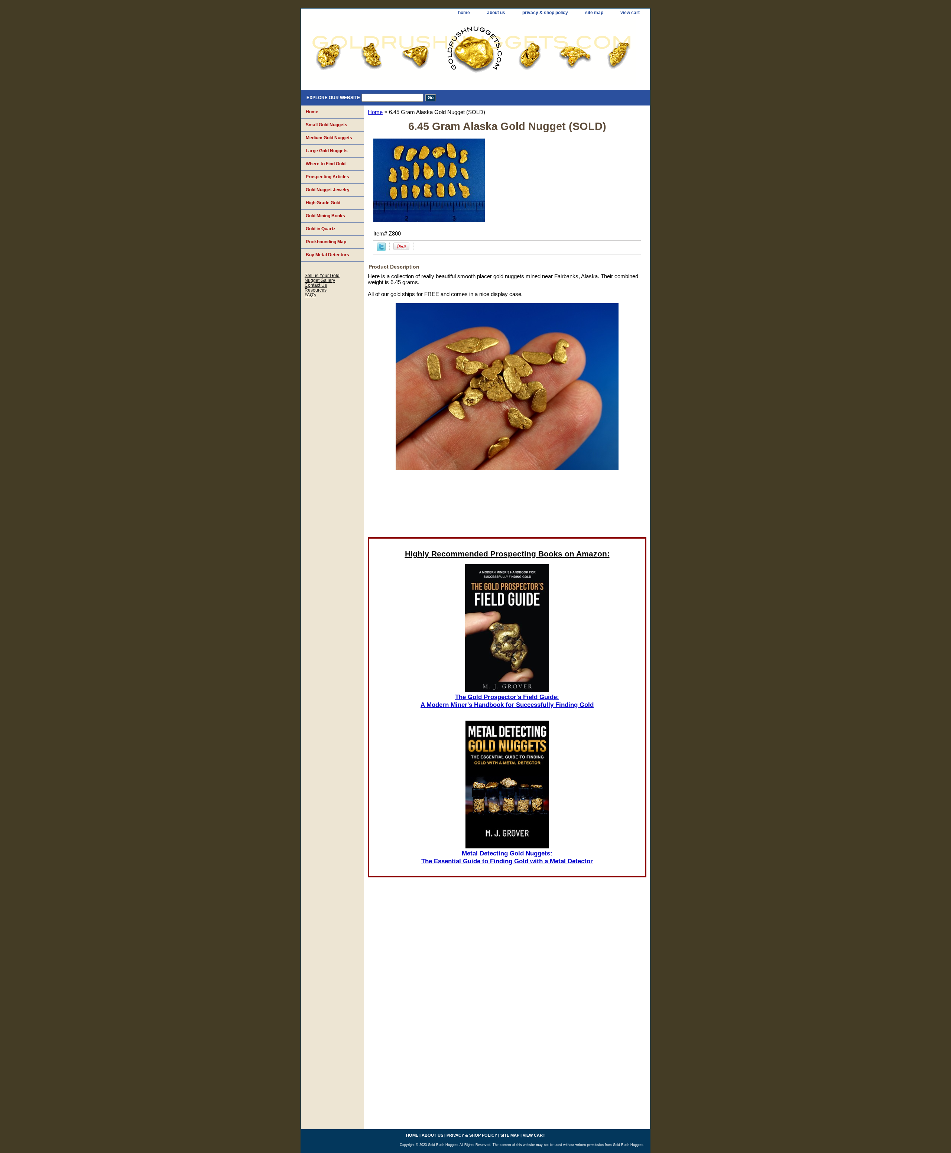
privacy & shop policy (545, 12)
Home (375, 112)
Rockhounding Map (326, 241)
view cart (630, 12)
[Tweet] (381, 249)
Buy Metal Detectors (327, 254)
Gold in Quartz (320, 228)
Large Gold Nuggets (327, 150)
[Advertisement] (507, 506)
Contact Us (316, 285)
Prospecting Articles (327, 176)
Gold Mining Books (325, 215)
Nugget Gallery (320, 280)
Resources (316, 290)
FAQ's (310, 294)
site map (594, 12)
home (464, 12)
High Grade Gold (323, 202)
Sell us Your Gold (322, 275)
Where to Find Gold (325, 163)
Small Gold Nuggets (326, 124)
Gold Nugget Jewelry (328, 189)
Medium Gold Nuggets (329, 137)
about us (496, 12)
